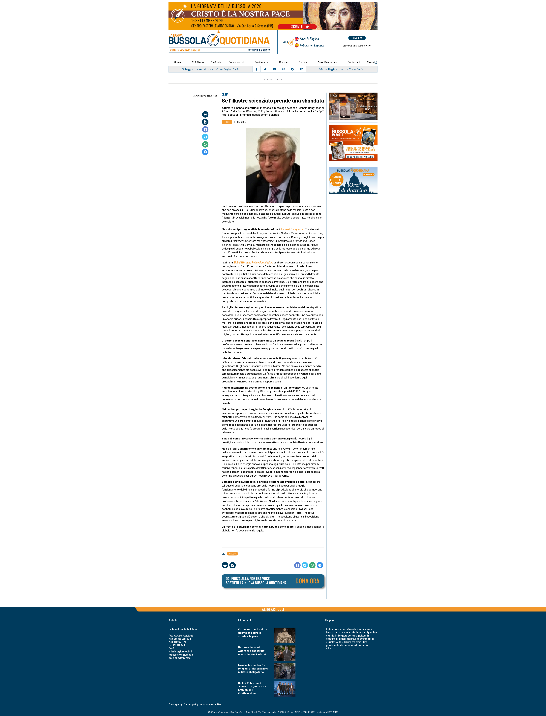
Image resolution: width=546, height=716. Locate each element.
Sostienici (260, 62)
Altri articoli (273, 609)
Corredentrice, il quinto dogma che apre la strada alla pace (252, 633)
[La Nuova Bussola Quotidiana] (219, 42)
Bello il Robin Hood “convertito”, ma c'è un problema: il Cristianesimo (252, 688)
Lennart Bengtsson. (292, 229)
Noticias (312, 45)
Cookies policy (191, 704)
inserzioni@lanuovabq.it (180, 657)
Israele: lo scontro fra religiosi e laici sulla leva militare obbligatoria (253, 668)
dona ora (357, 38)
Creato (279, 79)
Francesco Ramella (205, 95)
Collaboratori (236, 62)
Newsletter (357, 45)
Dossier (283, 62)
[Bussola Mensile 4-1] (353, 106)
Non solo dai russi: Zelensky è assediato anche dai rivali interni (252, 650)
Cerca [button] (370, 62)
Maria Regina (328, 69)
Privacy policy (175, 704)
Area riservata (326, 62)
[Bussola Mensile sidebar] (353, 143)
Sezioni (215, 62)
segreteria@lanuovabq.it (180, 654)
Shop (302, 62)
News (309, 38)
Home (177, 62)
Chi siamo (198, 62)
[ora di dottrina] (353, 180)
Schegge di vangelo (194, 69)
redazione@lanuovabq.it (180, 651)
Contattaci (354, 62)
